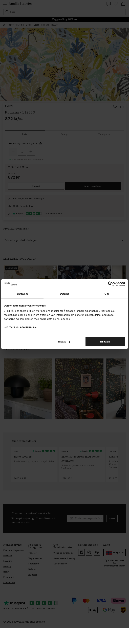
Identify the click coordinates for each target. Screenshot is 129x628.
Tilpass (62, 341)
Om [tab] (106, 293)
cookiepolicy (28, 327)
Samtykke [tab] (22, 293)
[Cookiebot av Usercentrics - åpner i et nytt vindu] (110, 283)
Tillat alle (105, 341)
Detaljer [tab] (64, 293)
